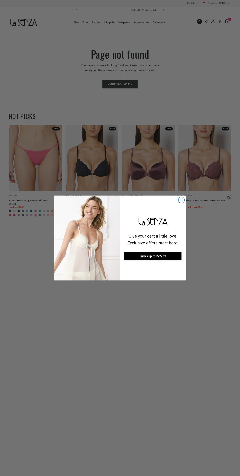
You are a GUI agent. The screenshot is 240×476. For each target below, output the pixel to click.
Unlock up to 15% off (153, 256)
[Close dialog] (181, 200)
